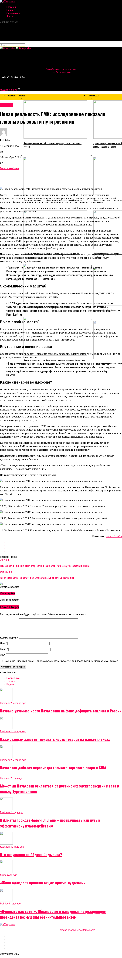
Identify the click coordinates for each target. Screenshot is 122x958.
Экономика (13, 13)
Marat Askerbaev (9, 168)
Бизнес (10, 10)
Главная (11, 7)
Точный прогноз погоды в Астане (61, 69)
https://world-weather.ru (61, 72)
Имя (3, 643)
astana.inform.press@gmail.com (77, 930)
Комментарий (9, 637)
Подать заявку (8, 89)
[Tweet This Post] (64, 545)
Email (4, 649)
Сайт (2, 655)
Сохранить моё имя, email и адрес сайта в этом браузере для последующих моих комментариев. (61, 661)
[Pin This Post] (64, 548)
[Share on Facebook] (64, 542)
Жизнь (10, 16)
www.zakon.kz (114, 536)
